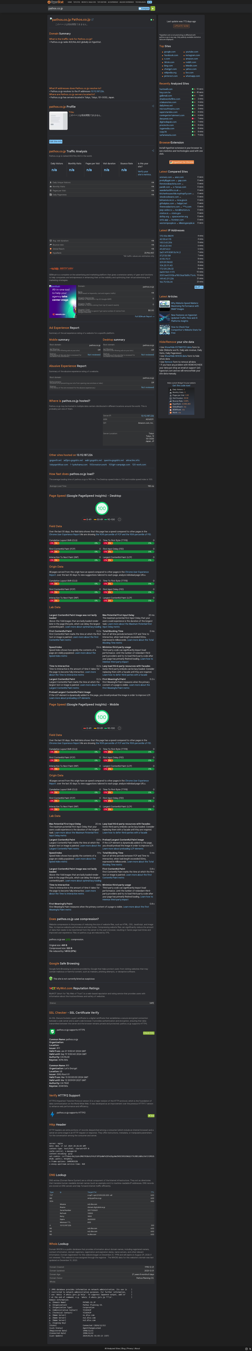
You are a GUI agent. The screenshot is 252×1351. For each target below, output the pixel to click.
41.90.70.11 (165, 259)
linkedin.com (191, 65)
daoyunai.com (166, 118)
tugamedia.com (167, 128)
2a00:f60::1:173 (167, 272)
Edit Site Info (56, 141)
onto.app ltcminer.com (172, 220)
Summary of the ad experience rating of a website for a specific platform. (82, 333)
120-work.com (139, 464)
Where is (69, 401)
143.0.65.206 (166, 242)
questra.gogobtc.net (114, 460)
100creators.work (98, 464)
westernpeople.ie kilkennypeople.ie (177, 223)
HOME (70, 2)
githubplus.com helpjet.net (173, 203)
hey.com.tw (165, 92)
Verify (64, 1095)
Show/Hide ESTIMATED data (178, 347)
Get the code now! (181, 385)
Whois (59, 1244)
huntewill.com (166, 89)
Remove (168, 362)
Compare (145, 8)
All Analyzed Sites (112, 1348)
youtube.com (192, 52)
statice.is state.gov (170, 213)
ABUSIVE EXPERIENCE (127, 2)
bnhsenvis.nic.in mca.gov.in (173, 200)
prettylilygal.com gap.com (173, 180)
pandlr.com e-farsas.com (173, 187)
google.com (169, 52)
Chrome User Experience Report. (64, 534)
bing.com (168, 65)
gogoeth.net (56, 460)
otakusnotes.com (168, 102)
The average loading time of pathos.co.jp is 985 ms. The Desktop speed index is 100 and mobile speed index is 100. (101, 479)
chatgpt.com (170, 69)
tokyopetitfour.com (59, 464)
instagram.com (193, 55)
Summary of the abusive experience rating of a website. (74, 371)
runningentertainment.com (172, 115)
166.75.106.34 (166, 282)
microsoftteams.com (170, 109)
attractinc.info (133, 460)
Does (74, 919)
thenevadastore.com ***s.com (175, 206)
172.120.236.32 (167, 269)
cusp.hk (163, 132)
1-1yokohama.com (78, 464)
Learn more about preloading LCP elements (69, 698)
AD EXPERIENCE (113, 2)
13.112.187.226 (97, 91)
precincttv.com (167, 125)
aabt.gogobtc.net (93, 460)
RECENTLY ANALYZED (89, 2)
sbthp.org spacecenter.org (174, 216)
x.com (167, 58)
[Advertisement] (101, 65)
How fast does (71, 474)
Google (64, 963)
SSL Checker (74, 1012)
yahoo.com (191, 69)
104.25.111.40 (166, 265)
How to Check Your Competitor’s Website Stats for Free (186, 330)
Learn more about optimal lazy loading (83, 627)
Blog (123, 1348)
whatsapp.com (193, 76)
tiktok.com (169, 62)
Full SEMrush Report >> (144, 316)
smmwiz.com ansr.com (172, 177)
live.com (189, 72)
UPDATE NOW (181, 26)
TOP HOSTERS (101, 2)
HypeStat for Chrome (183, 162)
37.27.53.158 (165, 255)
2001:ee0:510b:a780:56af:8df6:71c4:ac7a (180, 275)
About (137, 1348)
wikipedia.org (170, 72)
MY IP (149, 2)
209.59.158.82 (166, 262)
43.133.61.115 (165, 239)
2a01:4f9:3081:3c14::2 (170, 252)
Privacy (130, 1348)
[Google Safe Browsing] (50, 978)
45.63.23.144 (166, 246)
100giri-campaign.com (119, 464)
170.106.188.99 (167, 236)
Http (57, 1124)
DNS (57, 1175)
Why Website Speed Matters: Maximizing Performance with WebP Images (185, 306)
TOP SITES (76, 2)
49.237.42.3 (165, 249)
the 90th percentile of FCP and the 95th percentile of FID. (123, 534)
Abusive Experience (67, 366)
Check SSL (148, 1033)
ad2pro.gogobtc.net (73, 460)
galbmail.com (166, 95)
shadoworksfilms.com (170, 99)
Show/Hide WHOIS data (176, 356)
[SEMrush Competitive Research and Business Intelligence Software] (61, 269)
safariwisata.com (168, 135)
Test (152, 1116)
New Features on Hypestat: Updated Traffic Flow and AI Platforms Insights (184, 318)
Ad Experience (64, 328)
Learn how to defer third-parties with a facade (125, 675)
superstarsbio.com (168, 112)
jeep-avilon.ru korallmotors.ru (175, 210)
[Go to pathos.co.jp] (92, 19)
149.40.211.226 (167, 278)
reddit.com (191, 62)
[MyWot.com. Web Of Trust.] (52, 988)
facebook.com (171, 55)
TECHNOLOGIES (140, 2)
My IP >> (199, 287)
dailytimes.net (166, 105)
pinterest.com (171, 76)
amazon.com (192, 58)
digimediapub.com (168, 122)
